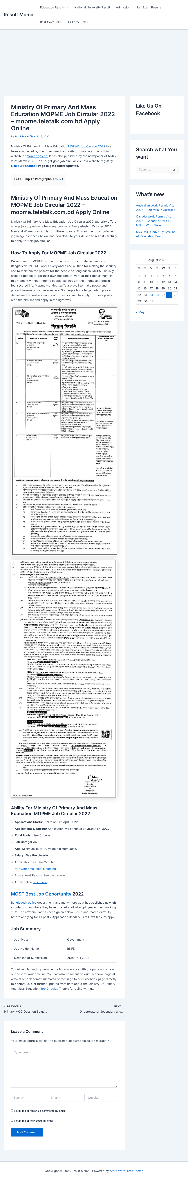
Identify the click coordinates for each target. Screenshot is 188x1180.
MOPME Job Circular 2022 (86, 146)
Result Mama (18, 14)
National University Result (92, 7)
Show (58, 179)
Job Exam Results (148, 7)
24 (151, 295)
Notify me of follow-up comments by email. (40, 1110)
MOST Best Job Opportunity (41, 894)
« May (140, 312)
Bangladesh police (23, 902)
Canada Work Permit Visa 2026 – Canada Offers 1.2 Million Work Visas (153, 221)
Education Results (52, 7)
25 (157, 295)
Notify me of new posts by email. (34, 1120)
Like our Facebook (24, 166)
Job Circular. (49, 988)
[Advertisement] (94, 57)
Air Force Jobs (77, 22)
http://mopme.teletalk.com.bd (35, 869)
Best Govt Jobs (51, 22)
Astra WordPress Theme (126, 1171)
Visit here (40, 882)
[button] (66, 7)
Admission (123, 7)
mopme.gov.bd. (37, 156)
